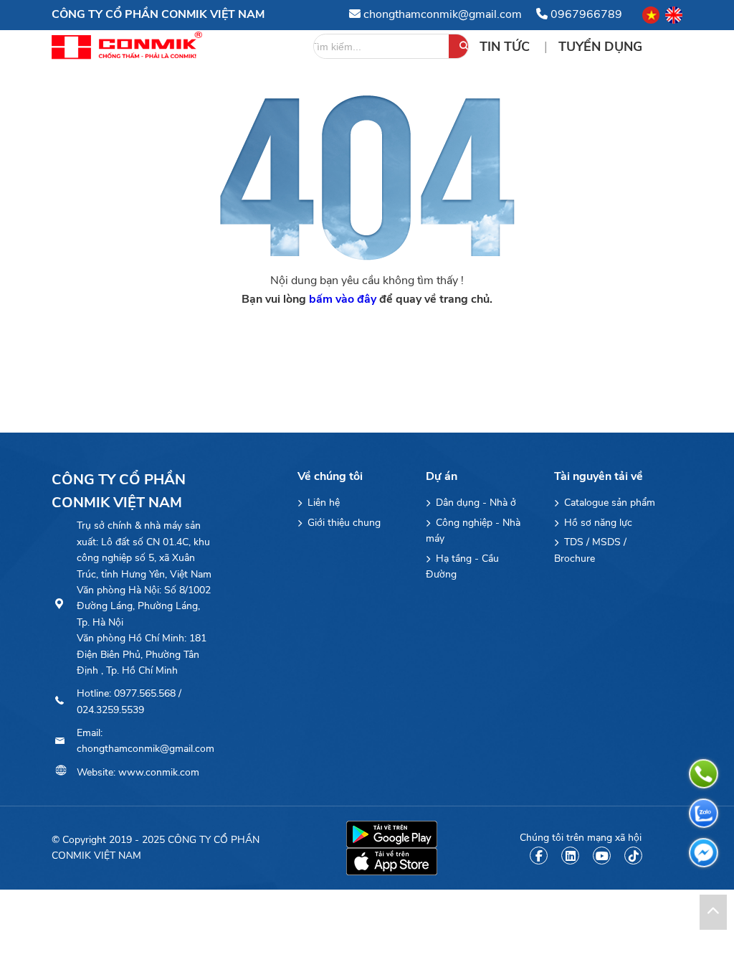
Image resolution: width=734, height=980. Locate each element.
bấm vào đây (342, 299)
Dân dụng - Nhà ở (474, 502)
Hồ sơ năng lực (596, 522)
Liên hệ (322, 502)
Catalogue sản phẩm (608, 502)
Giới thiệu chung (343, 522)
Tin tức (506, 46)
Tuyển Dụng (600, 46)
